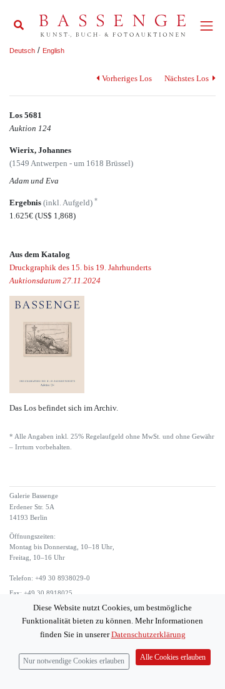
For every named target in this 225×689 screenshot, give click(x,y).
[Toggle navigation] (206, 25)
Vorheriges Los (126, 78)
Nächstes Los (187, 78)
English (53, 50)
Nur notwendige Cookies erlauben (73, 661)
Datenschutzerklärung (148, 634)
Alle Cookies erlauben (173, 657)
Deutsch (22, 50)
